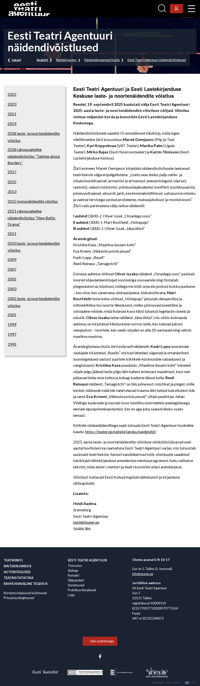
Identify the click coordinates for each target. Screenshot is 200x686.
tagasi (16, 60)
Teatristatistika (18, 578)
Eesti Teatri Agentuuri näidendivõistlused (157, 60)
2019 (12, 123)
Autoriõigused (17, 572)
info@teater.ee (142, 574)
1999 (12, 324)
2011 (12, 233)
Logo (71, 595)
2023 (12, 104)
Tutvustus (75, 566)
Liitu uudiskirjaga (102, 641)
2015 (12, 181)
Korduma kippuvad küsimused (25, 593)
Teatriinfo (13, 560)
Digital (191, 682)
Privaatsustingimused (19, 598)
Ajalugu (73, 570)
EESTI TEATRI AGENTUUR (87, 560)
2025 (12, 94)
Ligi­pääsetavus (142, 9)
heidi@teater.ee (86, 522)
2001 (12, 314)
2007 (12, 269)
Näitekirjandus (66, 60)
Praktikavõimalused (82, 590)
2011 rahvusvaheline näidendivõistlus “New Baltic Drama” (32, 217)
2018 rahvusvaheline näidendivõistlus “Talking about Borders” (34, 156)
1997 (12, 334)
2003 (12, 288)
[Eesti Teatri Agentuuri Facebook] (100, 656)
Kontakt (73, 575)
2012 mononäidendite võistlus (33, 201)
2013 (12, 191)
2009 (12, 259)
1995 (12, 344)
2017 (12, 171)
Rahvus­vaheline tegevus (26, 584)
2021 (12, 113)
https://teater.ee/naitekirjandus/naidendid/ (120, 431)
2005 (12, 279)
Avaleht (42, 60)
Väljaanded (76, 580)
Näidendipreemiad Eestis (102, 60)
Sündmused (76, 585)
